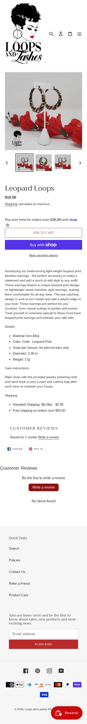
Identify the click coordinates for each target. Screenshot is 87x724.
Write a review (48, 437)
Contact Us (17, 572)
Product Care (18, 595)
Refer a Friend (19, 583)
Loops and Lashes (36, 709)
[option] (24, 162)
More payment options (43, 255)
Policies (14, 560)
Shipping (11, 204)
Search (14, 548)
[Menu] (79, 33)
